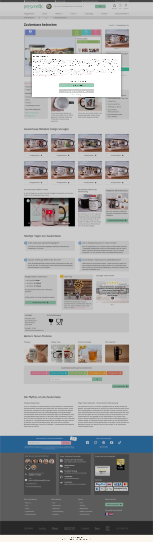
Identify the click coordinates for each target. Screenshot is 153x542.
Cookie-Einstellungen (76, 94)
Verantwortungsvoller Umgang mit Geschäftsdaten (77, 74)
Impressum (50, 75)
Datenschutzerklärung (39, 75)
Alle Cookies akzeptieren (76, 85)
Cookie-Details (58, 75)
